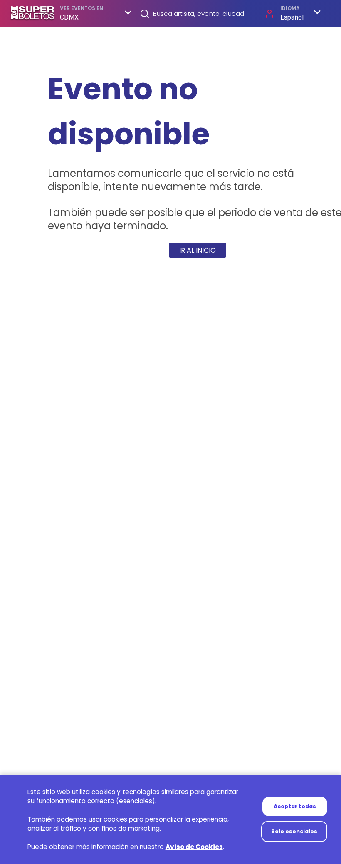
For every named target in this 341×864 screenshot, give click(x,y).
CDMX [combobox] (69, 17)
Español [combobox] (292, 17)
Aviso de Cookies (194, 846)
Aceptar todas (295, 806)
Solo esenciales (294, 831)
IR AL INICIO (197, 250)
